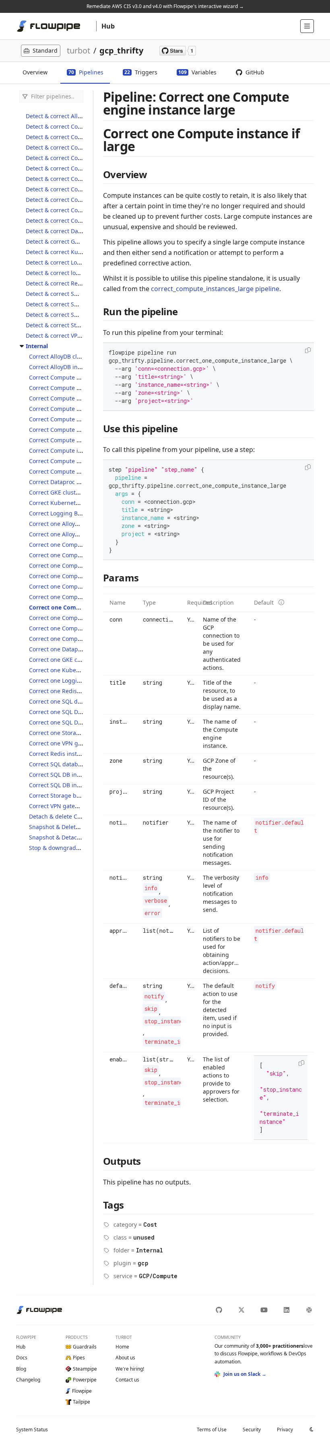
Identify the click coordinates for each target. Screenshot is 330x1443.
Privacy (285, 1429)
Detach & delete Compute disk (70, 816)
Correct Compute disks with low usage (80, 419)
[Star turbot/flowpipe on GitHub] (177, 50)
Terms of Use (212, 1429)
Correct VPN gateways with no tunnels (80, 806)
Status (32, 1429)
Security (252, 1429)
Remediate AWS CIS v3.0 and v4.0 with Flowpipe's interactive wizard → (165, 6)
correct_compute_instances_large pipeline (215, 288)
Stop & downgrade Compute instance (79, 848)
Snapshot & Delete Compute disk (73, 827)
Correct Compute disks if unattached (78, 409)
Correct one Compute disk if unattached (83, 576)
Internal (37, 346)
